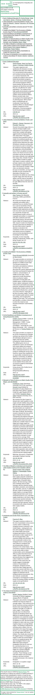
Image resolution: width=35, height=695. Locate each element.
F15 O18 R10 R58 (18, 185)
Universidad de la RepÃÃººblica (10, 13)
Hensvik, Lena (7, 42)
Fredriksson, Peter (25, 40)
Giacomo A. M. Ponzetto (27, 23)
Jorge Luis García (27, 63)
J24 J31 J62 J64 (17, 458)
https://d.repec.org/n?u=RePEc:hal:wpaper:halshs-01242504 (21, 376)
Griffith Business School (7, 689)
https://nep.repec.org (6, 680)
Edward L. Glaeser (14, 23)
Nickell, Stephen (22, 56)
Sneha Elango (25, 18)
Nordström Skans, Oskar (19, 42)
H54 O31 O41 (17, 307)
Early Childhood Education (11, 18)
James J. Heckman (15, 20)
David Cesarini (7, 47)
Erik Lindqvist (16, 47)
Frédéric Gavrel (25, 35)
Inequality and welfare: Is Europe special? (15, 26)
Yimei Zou (6, 25)
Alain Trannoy (17, 195)
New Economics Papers (9, 3)
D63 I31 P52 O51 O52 (19, 242)
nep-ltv (3, 3)
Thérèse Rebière (8, 37)
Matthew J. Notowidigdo (20, 471)
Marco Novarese (14, 682)
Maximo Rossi (5, 11)
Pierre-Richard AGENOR (20, 32)
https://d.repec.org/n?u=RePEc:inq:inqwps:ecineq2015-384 (23, 248)
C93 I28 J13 (16, 112)
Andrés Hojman (26, 20)
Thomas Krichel (20, 692)
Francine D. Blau (14, 52)
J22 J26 (15, 508)
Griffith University (21, 689)
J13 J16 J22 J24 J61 (19, 583)
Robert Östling (15, 49)
